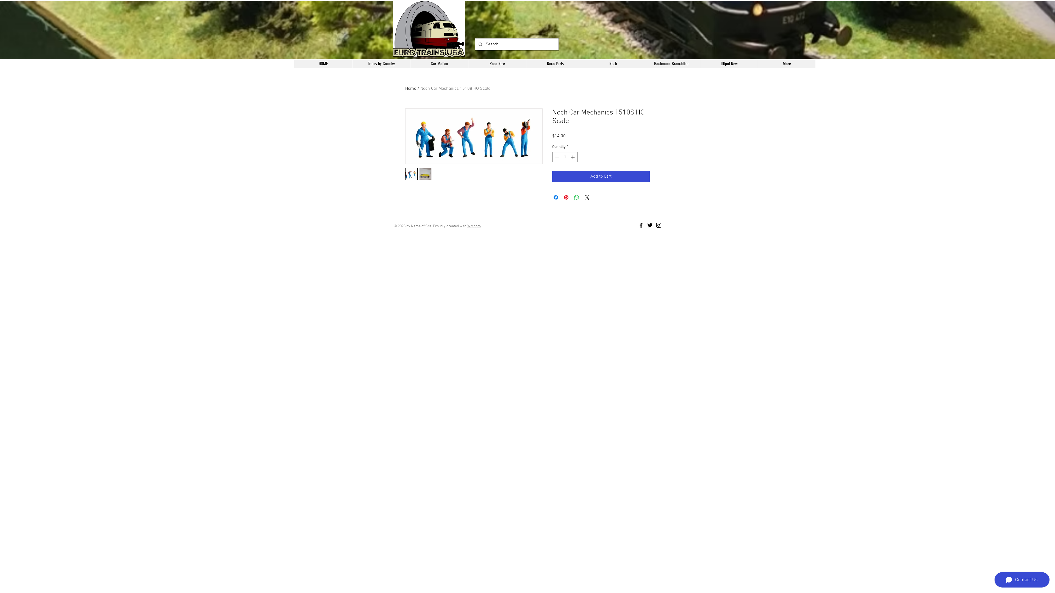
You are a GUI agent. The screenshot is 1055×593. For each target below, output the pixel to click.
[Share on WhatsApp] (576, 197)
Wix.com (474, 226)
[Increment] (573, 157)
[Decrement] (556, 157)
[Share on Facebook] (556, 197)
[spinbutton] (565, 157)
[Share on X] (587, 197)
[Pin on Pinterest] (566, 197)
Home (410, 88)
